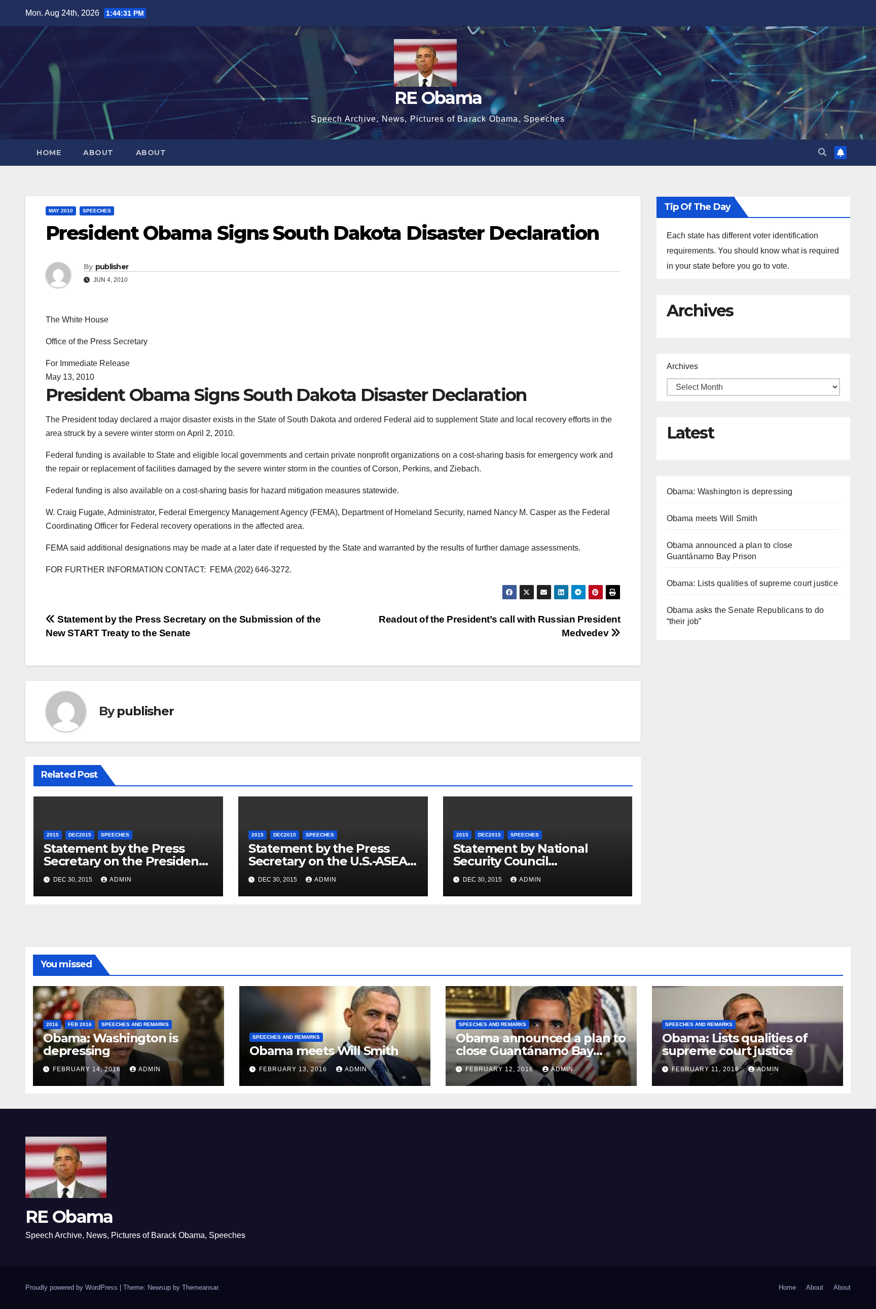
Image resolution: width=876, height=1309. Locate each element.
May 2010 (61, 210)
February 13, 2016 (294, 1069)
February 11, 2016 (706, 1069)
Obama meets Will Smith (712, 518)
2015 (53, 835)
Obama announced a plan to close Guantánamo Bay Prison (541, 1051)
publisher (112, 266)
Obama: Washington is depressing (730, 491)
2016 (52, 1024)
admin (121, 879)
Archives (682, 366)
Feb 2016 (80, 1024)
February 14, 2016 (88, 1069)
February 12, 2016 (500, 1069)
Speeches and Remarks (135, 1024)
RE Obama (438, 97)
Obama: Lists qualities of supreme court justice (752, 583)
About (98, 152)
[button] (822, 152)
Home (48, 152)
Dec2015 (79, 835)
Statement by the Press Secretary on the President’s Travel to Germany (128, 861)
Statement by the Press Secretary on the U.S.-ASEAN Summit (332, 861)
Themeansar (200, 1287)
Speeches (97, 210)
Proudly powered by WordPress (72, 1287)
